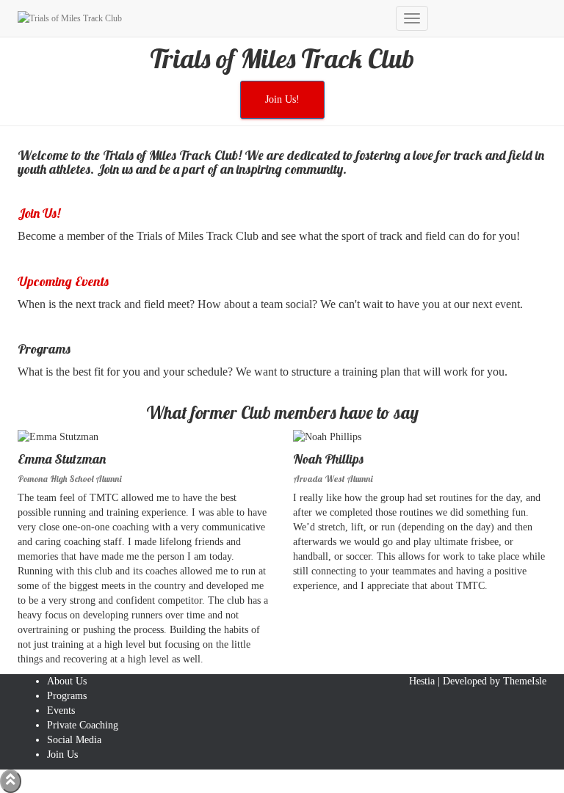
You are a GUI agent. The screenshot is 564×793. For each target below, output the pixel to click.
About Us (67, 681)
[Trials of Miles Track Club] (201, 18)
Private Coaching (82, 725)
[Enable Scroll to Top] (10, 781)
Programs (67, 695)
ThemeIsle (524, 681)
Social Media (74, 739)
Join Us (62, 754)
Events (61, 710)
